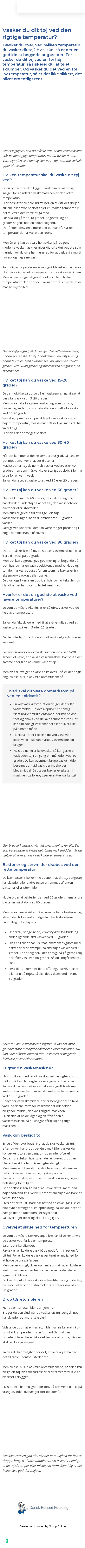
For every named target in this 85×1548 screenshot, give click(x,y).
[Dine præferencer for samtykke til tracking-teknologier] (7, 1541)
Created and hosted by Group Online (42, 1526)
